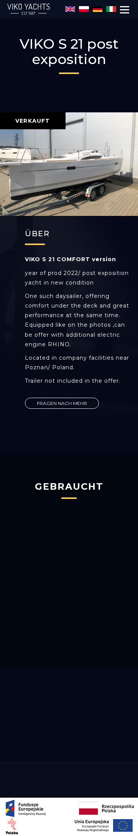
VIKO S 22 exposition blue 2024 (69, 628)
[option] (69, 164)
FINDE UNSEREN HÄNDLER (69, 745)
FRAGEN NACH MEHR (62, 403)
